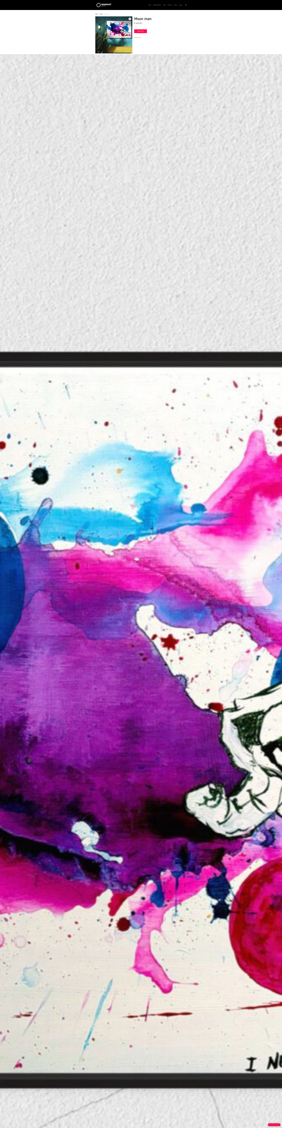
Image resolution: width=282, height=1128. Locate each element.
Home (96, 14)
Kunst (101, 14)
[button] (130, 19)
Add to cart (140, 31)
